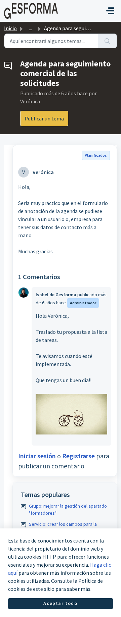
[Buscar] (107, 41)
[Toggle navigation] (110, 11)
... (30, 28)
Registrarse (78, 456)
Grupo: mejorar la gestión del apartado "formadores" (68, 509)
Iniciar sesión (37, 456)
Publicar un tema (44, 118)
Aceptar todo (60, 603)
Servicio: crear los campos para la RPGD (63, 527)
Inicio (10, 28)
